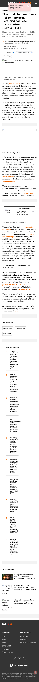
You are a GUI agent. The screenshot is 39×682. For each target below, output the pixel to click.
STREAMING (6, 646)
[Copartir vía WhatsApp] (6, 56)
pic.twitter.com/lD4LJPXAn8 (14, 285)
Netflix (4, 643)
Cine (3, 636)
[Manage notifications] (35, 672)
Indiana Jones (14, 84)
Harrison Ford (8, 176)
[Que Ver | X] (14, 658)
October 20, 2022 (25, 289)
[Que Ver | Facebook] (24, 658)
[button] (36, 3)
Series (4, 639)
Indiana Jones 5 (8, 181)
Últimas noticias (7, 652)
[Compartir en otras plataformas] (10, 56)
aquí (16, 311)
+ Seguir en (9, 52)
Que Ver (5, 10)
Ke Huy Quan (28, 193)
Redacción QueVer (10, 47)
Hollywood (6, 649)
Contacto (23, 639)
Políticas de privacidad (28, 643)
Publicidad (24, 636)
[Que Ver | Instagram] (19, 658)
